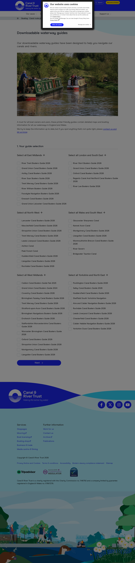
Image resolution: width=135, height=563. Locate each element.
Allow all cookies (57, 25)
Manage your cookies (83, 24)
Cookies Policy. (56, 16)
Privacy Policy (54, 20)
